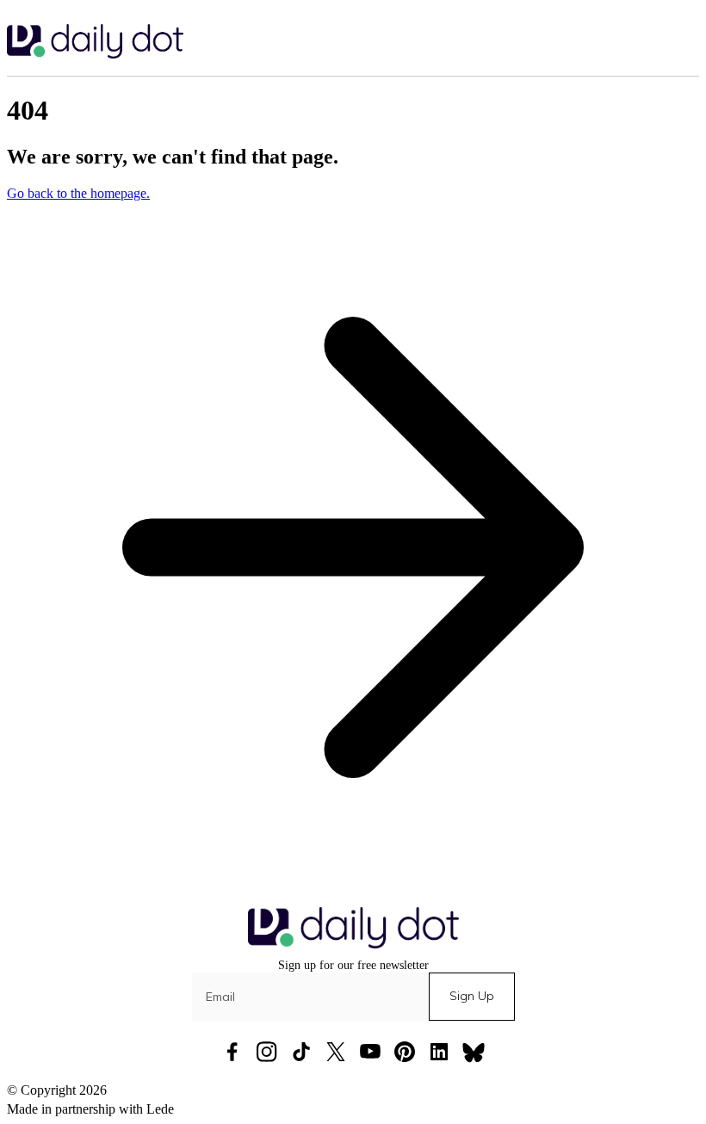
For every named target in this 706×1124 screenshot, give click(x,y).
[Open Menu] (688, 41)
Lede (160, 1109)
